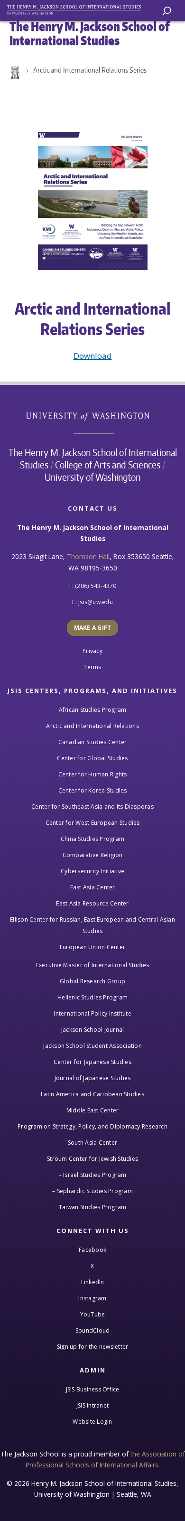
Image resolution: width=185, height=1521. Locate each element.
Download (93, 355)
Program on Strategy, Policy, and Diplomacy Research (92, 1126)
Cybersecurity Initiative (92, 871)
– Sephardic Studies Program (92, 1191)
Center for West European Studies (93, 823)
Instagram (92, 1298)
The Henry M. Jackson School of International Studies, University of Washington (78, 8)
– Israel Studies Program (93, 1175)
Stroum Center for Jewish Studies (92, 1159)
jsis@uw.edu (95, 602)
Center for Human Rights (92, 774)
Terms (92, 667)
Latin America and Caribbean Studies (92, 1094)
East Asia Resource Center (92, 903)
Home (14, 72)
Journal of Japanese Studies (93, 1078)
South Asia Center (92, 1142)
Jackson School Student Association (92, 1046)
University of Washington (92, 415)
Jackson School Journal (92, 1030)
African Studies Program (93, 710)
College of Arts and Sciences (107, 464)
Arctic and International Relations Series (90, 70)
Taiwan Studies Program (93, 1207)
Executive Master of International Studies (92, 965)
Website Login (92, 1422)
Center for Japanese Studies (92, 1062)
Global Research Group (92, 981)
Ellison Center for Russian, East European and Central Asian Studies (92, 925)
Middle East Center (92, 1110)
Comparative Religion (93, 855)
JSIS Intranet (92, 1405)
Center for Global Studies (92, 758)
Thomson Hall (88, 556)
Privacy (92, 651)
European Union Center (92, 947)
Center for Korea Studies (92, 790)
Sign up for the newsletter (93, 1347)
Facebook (92, 1250)
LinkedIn (92, 1282)
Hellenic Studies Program (92, 997)
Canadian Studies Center (92, 742)
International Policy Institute (92, 1013)
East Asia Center (92, 887)
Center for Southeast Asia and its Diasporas (92, 806)
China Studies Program (92, 839)
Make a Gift (92, 628)
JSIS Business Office (93, 1389)
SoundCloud (92, 1330)
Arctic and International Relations (92, 726)
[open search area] (167, 11)
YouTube (92, 1314)
